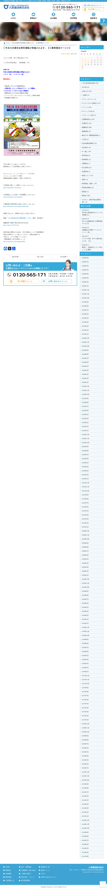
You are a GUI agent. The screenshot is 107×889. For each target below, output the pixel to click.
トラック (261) (87, 107)
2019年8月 (85, 595)
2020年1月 (85, 575)
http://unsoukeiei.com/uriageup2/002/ (14, 241)
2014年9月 (85, 832)
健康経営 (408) (87, 127)
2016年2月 (85, 764)
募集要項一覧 (45, 867)
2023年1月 (85, 430)
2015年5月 (85, 800)
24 (82, 64)
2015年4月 (85, 804)
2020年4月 (85, 563)
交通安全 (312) (87, 123)
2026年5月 (85, 270)
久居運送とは (9, 880)
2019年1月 (85, 623)
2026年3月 (85, 278)
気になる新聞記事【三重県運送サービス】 (92, 221)
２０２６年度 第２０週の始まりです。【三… (92, 239)
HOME (13, 18)
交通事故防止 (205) (88, 119)
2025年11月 (85, 294)
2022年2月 (85, 475)
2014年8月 (85, 836)
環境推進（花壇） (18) (89, 183)
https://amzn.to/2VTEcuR (10, 225)
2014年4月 (85, 852)
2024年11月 (85, 342)
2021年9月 (85, 495)
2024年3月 (85, 374)
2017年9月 (85, 688)
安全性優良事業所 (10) (89, 143)
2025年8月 (85, 306)
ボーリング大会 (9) (88, 111)
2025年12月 (85, 290)
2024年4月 (85, 370)
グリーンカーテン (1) (89, 99)
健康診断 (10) (86, 131)
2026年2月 (85, 282)
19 (88, 62)
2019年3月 (85, 615)
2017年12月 (85, 675)
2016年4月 (85, 756)
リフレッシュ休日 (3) (89, 115)
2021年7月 (85, 503)
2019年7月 (85, 599)
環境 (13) (85, 179)
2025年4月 (85, 322)
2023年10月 (85, 394)
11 (85, 60)
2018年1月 (85, 671)
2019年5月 (85, 607)
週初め (68, 54)
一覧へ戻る (40, 257)
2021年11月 (85, 487)
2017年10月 (85, 683)
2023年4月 (85, 418)
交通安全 (63, 54)
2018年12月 (85, 627)
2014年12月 (85, 820)
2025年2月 (85, 330)
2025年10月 (85, 298)
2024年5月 (85, 366)
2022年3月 (85, 471)
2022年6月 (85, 458)
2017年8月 (85, 691)
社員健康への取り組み (28, 870)
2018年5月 (85, 655)
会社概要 (53, 18)
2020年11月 (85, 535)
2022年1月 (85, 479)
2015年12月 (85, 772)
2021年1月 (85, 527)
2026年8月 (85, 258)
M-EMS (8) (85, 87)
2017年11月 (85, 679)
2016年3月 (85, 760)
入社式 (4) (85, 139)
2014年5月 (85, 848)
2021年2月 (85, 523)
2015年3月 (85, 808)
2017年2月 (85, 716)
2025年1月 (85, 334)
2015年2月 (85, 812)
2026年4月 (85, 274)
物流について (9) (87, 175)
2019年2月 (85, 619)
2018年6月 (85, 651)
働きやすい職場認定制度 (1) (91, 135)
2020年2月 (85, 571)
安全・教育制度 (26, 867)
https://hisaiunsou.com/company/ (13, 197)
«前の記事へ (16, 257)
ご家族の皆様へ (26, 873)
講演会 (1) (85, 191)
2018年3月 (85, 663)
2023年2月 (85, 426)
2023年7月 (85, 406)
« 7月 (82, 68)
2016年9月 (85, 736)
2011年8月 (85, 856)
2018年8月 (85, 643)
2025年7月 (85, 310)
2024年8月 (85, 354)
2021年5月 (85, 511)
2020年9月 (85, 543)
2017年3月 (85, 712)
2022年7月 (85, 454)
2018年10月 (85, 635)
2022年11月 (85, 438)
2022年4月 (85, 467)
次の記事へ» (64, 257)
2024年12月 (85, 338)
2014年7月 (85, 840)
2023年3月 (85, 422)
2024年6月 (85, 362)
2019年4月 (85, 611)
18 (85, 62)
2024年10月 (85, 346)
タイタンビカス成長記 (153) (91, 103)
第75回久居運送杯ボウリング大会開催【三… (92, 212)
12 (88, 60)
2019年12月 (85, 579)
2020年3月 (85, 567)
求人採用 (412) (87, 167)
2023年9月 (85, 398)
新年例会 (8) (86, 155)
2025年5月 (85, 318)
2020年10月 (85, 539)
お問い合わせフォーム (94, 5)
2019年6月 (85, 603)
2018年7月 (85, 647)
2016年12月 (85, 724)
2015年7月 (85, 792)
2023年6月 (85, 410)
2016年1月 (85, 768)
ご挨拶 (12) (85, 95)
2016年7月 (85, 744)
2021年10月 (85, 491)
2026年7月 (85, 262)
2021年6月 (85, 507)
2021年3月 (85, 519)
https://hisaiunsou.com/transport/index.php (15, 206)
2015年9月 (85, 784)
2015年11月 (85, 776)
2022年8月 (85, 451)
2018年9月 (85, 639)
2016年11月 (85, 728)
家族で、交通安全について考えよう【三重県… (92, 247)
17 (82, 62)
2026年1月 (85, 286)
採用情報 (73, 18)
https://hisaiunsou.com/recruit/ (12, 187)
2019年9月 (85, 591)
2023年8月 (85, 402)
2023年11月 (85, 390)
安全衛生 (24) (86, 147)
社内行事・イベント (27, 877)
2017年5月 (85, 704)
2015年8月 (85, 788)
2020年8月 (85, 547)
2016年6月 (85, 748)
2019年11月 (85, 583)
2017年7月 (85, 695)
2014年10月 (85, 828)
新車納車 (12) (86, 159)
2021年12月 (85, 483)
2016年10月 (85, 732)
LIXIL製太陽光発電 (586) (90, 83)
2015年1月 (85, 816)
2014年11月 (85, 824)
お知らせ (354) (87, 91)
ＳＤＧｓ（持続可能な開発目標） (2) (91, 201)
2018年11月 (85, 631)
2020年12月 (85, 531)
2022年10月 (85, 442)
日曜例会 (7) (86, 163)
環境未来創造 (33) (88, 187)
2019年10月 (85, 587)
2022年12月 (85, 434)
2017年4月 (85, 708)
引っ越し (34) (86, 151)
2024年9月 (85, 350)
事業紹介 (33, 18)
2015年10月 (85, 780)
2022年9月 (85, 446)
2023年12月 (85, 386)
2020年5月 (85, 559)
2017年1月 (85, 720)
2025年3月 (85, 326)
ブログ (43, 873)
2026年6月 (85, 266)
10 (82, 60)
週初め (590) (86, 195)
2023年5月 (85, 414)
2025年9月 (85, 302)
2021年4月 (85, 515)
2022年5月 (85, 463)
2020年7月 (85, 551)
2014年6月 (85, 844)
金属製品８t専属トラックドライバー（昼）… (91, 230)
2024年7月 (85, 358)
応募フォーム (45, 870)
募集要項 (93, 18)
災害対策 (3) (86, 171)
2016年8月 (85, 740)
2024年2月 (85, 378)
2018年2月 (85, 667)
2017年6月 (85, 700)
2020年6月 (85, 555)
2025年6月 (85, 314)
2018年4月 (85, 659)
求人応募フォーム (94, 9)
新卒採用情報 (25, 880)
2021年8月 (85, 499)
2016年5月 (85, 752)
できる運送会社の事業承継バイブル (19, 218)
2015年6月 (85, 796)
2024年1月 (85, 382)
